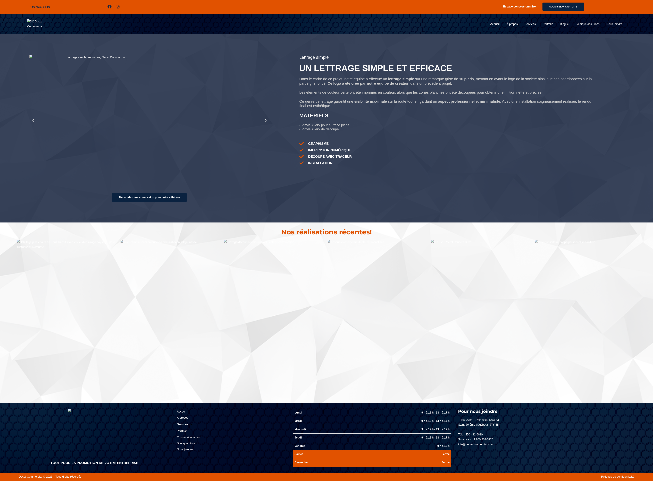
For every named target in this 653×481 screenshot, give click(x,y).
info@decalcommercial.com (475, 444)
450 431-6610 (474, 434)
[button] (33, 120)
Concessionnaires (188, 437)
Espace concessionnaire (519, 6)
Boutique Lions (186, 443)
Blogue (564, 24)
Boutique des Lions (587, 24)
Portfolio (548, 24)
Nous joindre (614, 24)
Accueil (495, 24)
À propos (512, 24)
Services (530, 24)
